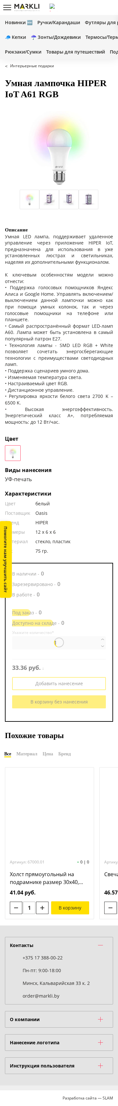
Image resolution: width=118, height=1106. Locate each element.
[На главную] (26, 7)
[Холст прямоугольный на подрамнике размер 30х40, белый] (49, 812)
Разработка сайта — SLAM (88, 1098)
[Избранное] (98, 7)
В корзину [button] (70, 908)
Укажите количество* (33, 633)
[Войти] (87, 7)
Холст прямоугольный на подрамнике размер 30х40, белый (44, 878)
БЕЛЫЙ (13, 453)
